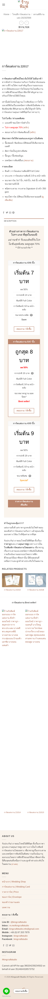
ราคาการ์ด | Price (10, 892)
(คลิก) (26, 127)
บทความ (6, 907)
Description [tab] (10, 221)
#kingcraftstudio (9, 959)
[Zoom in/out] (2, 983)
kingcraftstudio (21, 936)
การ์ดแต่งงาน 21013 (35, 812)
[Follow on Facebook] (4, 945)
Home (6, 14)
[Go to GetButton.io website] (6, 996)
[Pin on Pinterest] (13, 212)
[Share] (18, 983)
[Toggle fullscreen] (10, 983)
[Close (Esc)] (26, 983)
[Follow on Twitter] (10, 945)
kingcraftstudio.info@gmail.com (24, 929)
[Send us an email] (13, 945)
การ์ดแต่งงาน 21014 (12, 812)
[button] (3, 4)
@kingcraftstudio (19, 922)
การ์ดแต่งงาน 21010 (12, 590)
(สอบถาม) (28, 160)
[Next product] (21, 23)
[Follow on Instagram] (7, 945)
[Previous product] (27, 23)
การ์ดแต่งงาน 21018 (35, 590)
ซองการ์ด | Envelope (12, 897)
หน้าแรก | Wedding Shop (14, 882)
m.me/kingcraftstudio (19, 925)
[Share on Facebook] (4, 212)
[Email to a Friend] (10, 212)
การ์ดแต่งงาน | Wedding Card (16, 887)
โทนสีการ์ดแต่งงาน (21, 14)
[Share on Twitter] (7, 212)
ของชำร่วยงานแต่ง (11, 902)
